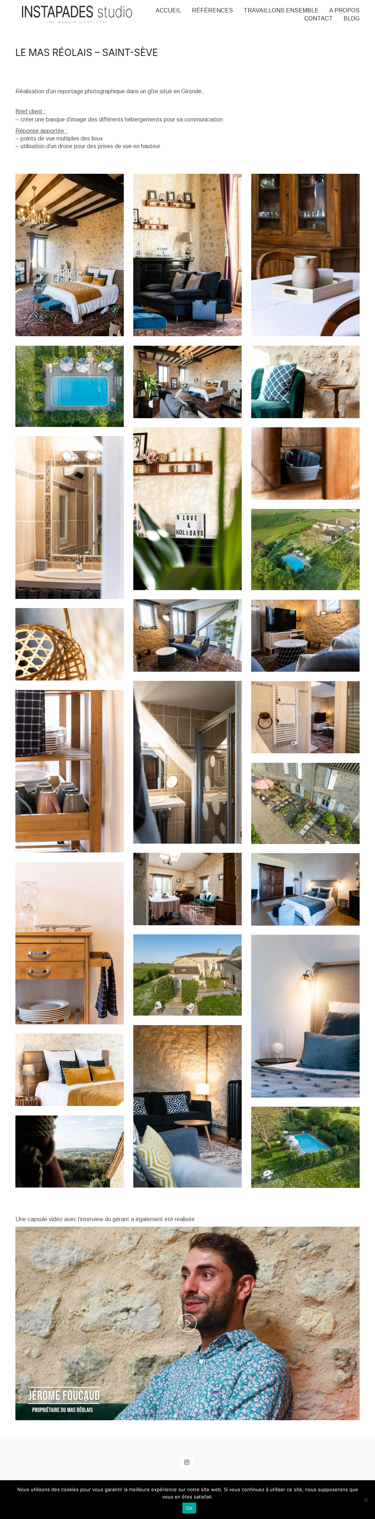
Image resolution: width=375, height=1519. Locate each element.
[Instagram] (186, 1462)
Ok (189, 1508)
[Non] (366, 1499)
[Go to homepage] (77, 14)
